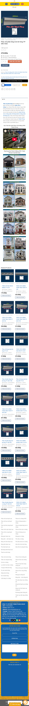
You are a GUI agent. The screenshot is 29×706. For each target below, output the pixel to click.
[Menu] (6, 4)
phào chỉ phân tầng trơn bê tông (16, 77)
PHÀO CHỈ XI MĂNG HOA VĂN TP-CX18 (21, 350)
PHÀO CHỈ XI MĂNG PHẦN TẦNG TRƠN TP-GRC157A (21, 319)
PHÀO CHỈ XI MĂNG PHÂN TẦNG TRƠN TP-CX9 (21, 287)
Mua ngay (5, 65)
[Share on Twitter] (7, 89)
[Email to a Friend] (9, 89)
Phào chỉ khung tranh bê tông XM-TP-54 (21, 379)
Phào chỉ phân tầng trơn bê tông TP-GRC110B (7, 379)
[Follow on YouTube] (19, 620)
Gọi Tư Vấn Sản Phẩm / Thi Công (15, 80)
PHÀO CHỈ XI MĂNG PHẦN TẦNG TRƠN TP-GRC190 (7, 319)
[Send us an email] (15, 620)
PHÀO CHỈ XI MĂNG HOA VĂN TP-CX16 (6, 471)
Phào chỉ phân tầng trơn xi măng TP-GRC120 (7, 503)
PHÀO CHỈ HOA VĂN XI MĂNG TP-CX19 (7, 286)
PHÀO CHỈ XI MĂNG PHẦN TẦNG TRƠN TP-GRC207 (21, 472)
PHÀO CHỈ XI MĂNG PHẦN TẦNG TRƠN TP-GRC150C (7, 410)
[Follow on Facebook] (10, 620)
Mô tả (3, 99)
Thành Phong (22, 119)
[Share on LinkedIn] (14, 89)
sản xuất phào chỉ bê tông (9, 78)
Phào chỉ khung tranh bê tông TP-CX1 (7, 350)
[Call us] (17, 620)
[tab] (14, 99)
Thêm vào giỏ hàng (14, 61)
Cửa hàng (9, 38)
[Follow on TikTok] (12, 620)
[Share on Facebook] (5, 89)
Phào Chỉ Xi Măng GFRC (10, 39)
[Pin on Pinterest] (12, 89)
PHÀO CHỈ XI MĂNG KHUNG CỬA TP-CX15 (21, 409)
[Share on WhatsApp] (2, 89)
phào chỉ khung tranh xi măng (16, 114)
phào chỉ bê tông (6, 77)
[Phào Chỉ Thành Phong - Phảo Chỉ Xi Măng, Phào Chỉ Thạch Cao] (14, 1)
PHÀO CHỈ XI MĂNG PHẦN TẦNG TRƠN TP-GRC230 (21, 504)
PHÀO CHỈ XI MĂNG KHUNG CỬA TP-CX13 (21, 441)
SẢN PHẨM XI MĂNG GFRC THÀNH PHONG (12, 73)
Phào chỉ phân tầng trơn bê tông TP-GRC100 (7, 441)
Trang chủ (3, 38)
